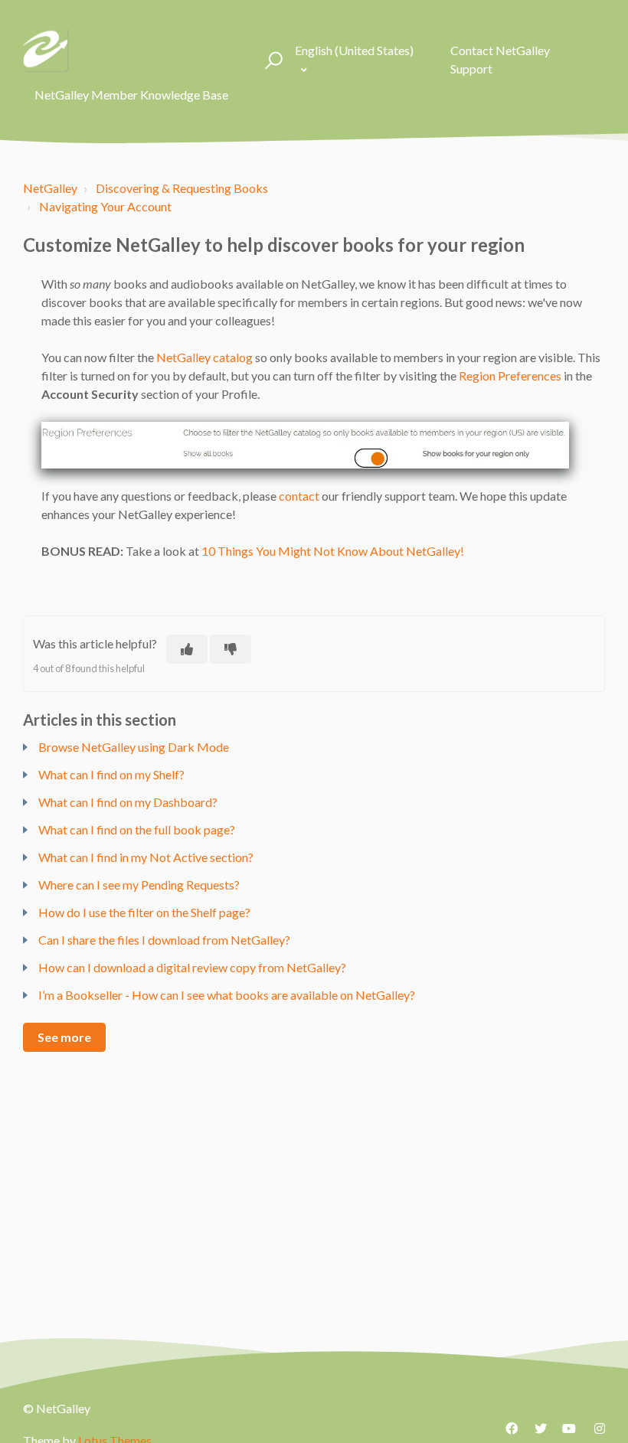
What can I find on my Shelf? (111, 774)
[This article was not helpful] (230, 649)
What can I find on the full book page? (136, 829)
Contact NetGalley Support (500, 59)
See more (64, 1037)
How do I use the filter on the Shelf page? (144, 912)
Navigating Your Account (105, 206)
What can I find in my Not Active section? (145, 857)
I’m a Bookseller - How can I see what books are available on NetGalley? (226, 995)
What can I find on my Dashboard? (128, 802)
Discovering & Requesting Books (182, 188)
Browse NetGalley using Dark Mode (133, 746)
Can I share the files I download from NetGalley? (164, 939)
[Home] (46, 50)
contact (299, 495)
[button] (271, 59)
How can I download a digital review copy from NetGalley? (192, 967)
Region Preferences (510, 375)
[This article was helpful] (187, 649)
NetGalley (50, 188)
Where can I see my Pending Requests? (139, 884)
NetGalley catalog (204, 357)
